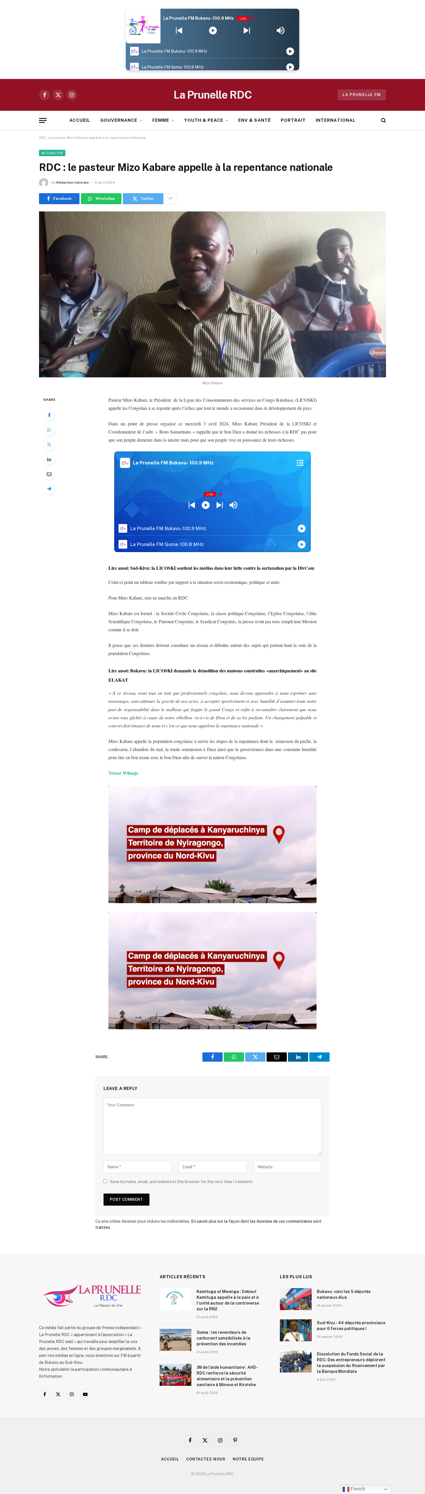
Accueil (170, 1459)
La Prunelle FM (362, 95)
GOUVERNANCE (119, 120)
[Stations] (300, 462)
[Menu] (43, 120)
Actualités (52, 153)
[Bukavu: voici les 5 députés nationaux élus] (296, 1299)
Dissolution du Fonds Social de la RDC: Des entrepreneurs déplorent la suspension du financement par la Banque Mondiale (351, 1363)
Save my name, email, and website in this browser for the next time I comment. (181, 1181)
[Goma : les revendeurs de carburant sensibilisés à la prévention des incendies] (175, 1340)
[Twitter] (49, 444)
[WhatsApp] (49, 430)
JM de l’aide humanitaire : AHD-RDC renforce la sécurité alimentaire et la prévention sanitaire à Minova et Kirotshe (227, 1376)
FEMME (160, 120)
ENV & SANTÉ (254, 120)
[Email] (49, 474)
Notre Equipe (248, 1459)
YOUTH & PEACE (203, 120)
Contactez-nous (206, 1459)
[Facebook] (49, 415)
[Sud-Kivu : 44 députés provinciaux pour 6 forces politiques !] (296, 1330)
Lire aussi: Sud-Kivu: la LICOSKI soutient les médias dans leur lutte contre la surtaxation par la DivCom (211, 568)
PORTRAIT (293, 120)
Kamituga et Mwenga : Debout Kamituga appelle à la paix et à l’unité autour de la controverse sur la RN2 (228, 1300)
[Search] (383, 120)
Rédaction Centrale (72, 182)
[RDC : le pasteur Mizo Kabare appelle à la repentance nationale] (212, 294)
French (357, 1488)
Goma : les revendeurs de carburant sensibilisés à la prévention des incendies (223, 1338)
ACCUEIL (79, 120)
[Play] (213, 30)
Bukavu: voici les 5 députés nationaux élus (344, 1294)
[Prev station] (247, 30)
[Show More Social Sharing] (170, 198)
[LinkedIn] (49, 459)
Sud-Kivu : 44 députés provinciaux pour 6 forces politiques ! (351, 1325)
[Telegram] (49, 489)
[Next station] (179, 30)
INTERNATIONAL (336, 120)
